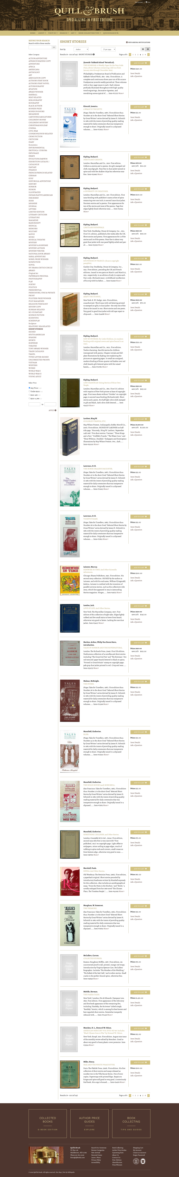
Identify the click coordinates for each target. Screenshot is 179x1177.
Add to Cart (139, 63)
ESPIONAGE (34, 153)
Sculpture (32, 323)
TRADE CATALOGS (36, 351)
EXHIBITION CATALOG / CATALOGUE (39, 163)
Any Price (36, 388)
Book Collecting (117, 1148)
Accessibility (95, 1162)
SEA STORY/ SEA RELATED (39, 326)
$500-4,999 (36, 398)
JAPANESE (33, 203)
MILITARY (33, 231)
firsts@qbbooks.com (77, 1157)
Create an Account (139, 1152)
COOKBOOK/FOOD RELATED (41, 133)
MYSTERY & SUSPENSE (38, 245)
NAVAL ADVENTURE (37, 256)
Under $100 (36, 391)
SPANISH (32, 337)
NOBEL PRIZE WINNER (38, 259)
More (120, 93)
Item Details (135, 73)
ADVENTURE (34, 64)
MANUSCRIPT (35, 223)
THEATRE (33, 346)
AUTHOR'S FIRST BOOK (38, 80)
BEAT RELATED (35, 97)
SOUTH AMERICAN (37, 334)
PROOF (32, 295)
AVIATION (33, 89)
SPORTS (32, 340)
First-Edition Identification (117, 1161)
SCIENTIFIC (34, 318)
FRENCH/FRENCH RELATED (40, 172)
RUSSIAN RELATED (37, 309)
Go (54, 47)
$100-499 (35, 395)
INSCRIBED (34, 198)
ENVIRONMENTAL (37, 147)
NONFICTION (34, 262)
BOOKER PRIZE (35, 108)
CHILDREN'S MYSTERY (38, 122)
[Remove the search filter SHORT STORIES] (94, 54)
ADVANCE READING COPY (40, 61)
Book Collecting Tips (89, 33)
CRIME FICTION (35, 136)
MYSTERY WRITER (36, 251)
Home (32, 33)
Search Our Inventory (98, 1148)
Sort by (63, 49)
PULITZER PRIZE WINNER (40, 298)
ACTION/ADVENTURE (38, 58)
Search (63, 33)
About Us (115, 1155)
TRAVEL (32, 354)
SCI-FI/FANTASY (35, 312)
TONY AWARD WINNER (38, 348)
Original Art (33, 273)
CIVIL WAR (33, 131)
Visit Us (52, 33)
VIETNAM (33, 362)
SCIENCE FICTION (36, 315)
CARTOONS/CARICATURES (40, 117)
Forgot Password (139, 1155)
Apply (51, 410)
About (41, 33)
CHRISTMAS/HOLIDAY (38, 125)
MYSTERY (33, 242)
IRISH (31, 200)
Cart (148, 2)
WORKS (32, 368)
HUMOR (32, 189)
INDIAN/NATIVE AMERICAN (41, 195)
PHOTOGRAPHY (35, 278)
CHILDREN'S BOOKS (37, 119)
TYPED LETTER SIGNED (39, 357)
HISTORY (33, 184)
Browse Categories (97, 1150)
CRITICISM (33, 139)
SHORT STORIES (36, 329)
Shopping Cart (138, 1148)
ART (30, 75)
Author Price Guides (119, 1150)
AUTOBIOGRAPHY (36, 86)
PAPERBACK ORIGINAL (38, 276)
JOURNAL (33, 206)
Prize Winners (117, 1165)
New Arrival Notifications (139, 42)
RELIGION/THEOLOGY (38, 304)
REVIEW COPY (35, 306)
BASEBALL (33, 94)
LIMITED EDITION (36, 212)
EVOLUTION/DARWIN (38, 158)
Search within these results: (39, 43)
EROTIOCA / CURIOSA (38, 150)
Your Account (139, 2)
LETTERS (32, 209)
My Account (137, 1150)
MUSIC (32, 237)
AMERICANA (34, 69)
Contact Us (116, 1157)
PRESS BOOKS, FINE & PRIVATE (42, 292)
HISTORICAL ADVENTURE (40, 181)
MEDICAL (33, 225)
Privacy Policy (96, 1160)
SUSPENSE (33, 343)
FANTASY (32, 167)
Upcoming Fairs (117, 1152)
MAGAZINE (33, 220)
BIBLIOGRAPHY (35, 100)
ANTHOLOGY (34, 72)
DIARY (31, 142)
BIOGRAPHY (34, 103)
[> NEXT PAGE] (148, 54)
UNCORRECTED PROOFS (39, 359)
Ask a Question (136, 76)
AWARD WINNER (36, 92)
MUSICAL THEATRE (37, 239)
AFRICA (32, 66)
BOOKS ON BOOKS (36, 111)
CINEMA (32, 128)
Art (73, 33)
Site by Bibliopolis (69, 1172)
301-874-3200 (79, 1155)
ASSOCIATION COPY (37, 78)
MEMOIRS (33, 228)
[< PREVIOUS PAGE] (130, 54)
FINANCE (33, 170)
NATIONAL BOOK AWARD (39, 253)
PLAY (31, 281)
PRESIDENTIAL (35, 290)
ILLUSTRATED (35, 192)
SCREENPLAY (34, 320)
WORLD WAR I (35, 371)
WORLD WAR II (35, 373)
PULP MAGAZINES (36, 301)
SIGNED (32, 331)
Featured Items (96, 1155)
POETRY (32, 284)
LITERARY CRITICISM (38, 214)
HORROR (32, 186)
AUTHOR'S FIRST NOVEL (39, 83)
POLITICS (33, 287)
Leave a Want (96, 1157)
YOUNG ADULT (35, 376)
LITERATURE (34, 217)
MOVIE (32, 234)
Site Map (59, 1172)
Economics (33, 145)
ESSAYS (32, 156)
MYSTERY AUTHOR (37, 248)
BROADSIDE (34, 114)
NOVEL (32, 265)
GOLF (31, 178)
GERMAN (33, 175)
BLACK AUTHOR (35, 105)
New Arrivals (95, 1152)
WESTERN (33, 365)
